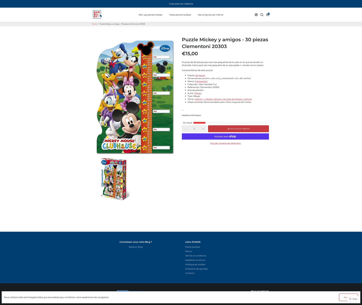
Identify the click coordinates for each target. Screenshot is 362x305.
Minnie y (218, 99)
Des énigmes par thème (210, 14)
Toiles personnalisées (180, 14)
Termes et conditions (195, 256)
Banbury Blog (136, 247)
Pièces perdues (192, 247)
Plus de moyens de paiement (225, 143)
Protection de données (196, 269)
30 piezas (200, 75)
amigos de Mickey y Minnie (237, 99)
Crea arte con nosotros (181, 3)
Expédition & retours (195, 260)
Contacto (189, 273)
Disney (198, 93)
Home (94, 24)
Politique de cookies (195, 264)
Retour (188, 251)
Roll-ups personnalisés (150, 14)
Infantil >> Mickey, (204, 99)
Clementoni (201, 81)
